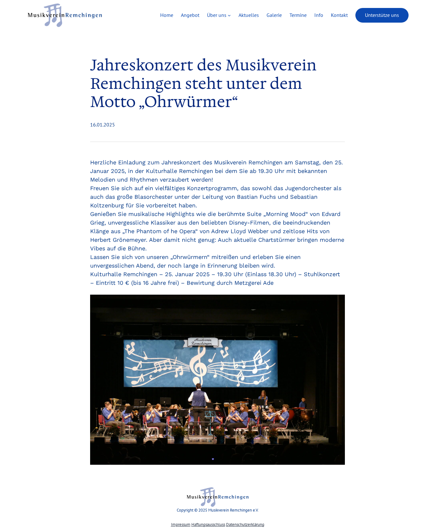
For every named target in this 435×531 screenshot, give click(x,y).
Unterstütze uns (382, 15)
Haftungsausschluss (208, 524)
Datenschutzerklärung (245, 524)
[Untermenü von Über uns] (229, 15)
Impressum (180, 524)
